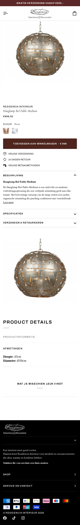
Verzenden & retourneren (23, 222)
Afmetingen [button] (13, 348)
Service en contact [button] (17, 486)
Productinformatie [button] (19, 337)
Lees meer (8, 202)
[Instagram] (23, 518)
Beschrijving (13, 175)
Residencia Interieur (18, 106)
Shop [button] (6, 474)
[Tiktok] (14, 518)
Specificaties (13, 213)
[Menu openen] (9, 13)
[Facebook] (5, 518)
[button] (40, 440)
